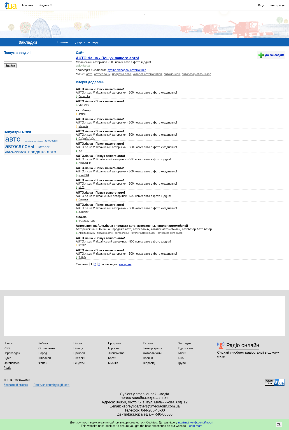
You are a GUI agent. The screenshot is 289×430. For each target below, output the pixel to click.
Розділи (44, 5)
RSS (7, 348)
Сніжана (83, 199)
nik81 (81, 187)
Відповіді (149, 363)
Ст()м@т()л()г (87, 138)
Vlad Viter (84, 105)
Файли (42, 363)
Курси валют (187, 348)
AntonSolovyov (87, 232)
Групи (182, 363)
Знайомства (116, 353)
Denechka (84, 96)
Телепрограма (152, 348)
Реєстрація (277, 5)
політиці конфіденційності (195, 422)
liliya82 (82, 245)
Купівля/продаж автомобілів (126, 70)
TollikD (82, 257)
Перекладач (12, 353)
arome (82, 113)
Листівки (79, 358)
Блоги (182, 353)
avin (81, 150)
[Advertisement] (37, 99)
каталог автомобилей (147, 74)
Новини (148, 358)
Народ (42, 353)
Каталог (148, 343)
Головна (27, 5)
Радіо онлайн (242, 345)
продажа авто (42, 151)
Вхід (261, 5)
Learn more (195, 426)
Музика (113, 363)
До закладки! (274, 55)
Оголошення (46, 348)
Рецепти (78, 363)
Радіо (7, 367)
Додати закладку (87, 42)
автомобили (51, 140)
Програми (114, 343)
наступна (125, 264)
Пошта (8, 343)
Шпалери (44, 358)
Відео (7, 358)
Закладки (184, 343)
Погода (78, 348)
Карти (112, 358)
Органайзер (11, 363)
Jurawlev (84, 211)
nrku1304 (84, 175)
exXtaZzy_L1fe (87, 220)
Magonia (83, 126)
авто (13, 139)
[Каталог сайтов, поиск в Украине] (274, 380)
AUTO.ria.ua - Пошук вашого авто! (107, 58)
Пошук (77, 343)
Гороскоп (114, 348)
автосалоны (19, 146)
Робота (43, 343)
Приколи (79, 353)
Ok (279, 424)
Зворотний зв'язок (16, 385)
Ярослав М (85, 162)
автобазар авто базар (34, 141)
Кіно (181, 358)
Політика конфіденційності (51, 385)
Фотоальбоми (152, 353)
